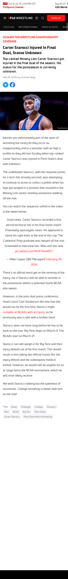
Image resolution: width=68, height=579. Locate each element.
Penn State (40, 411)
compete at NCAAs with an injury (23, 312)
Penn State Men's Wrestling (38, 416)
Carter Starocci (12, 416)
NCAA (16, 411)
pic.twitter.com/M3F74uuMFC (34, 251)
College (39, 406)
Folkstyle (26, 406)
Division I (51, 406)
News (14, 406)
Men (6, 411)
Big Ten (26, 411)
